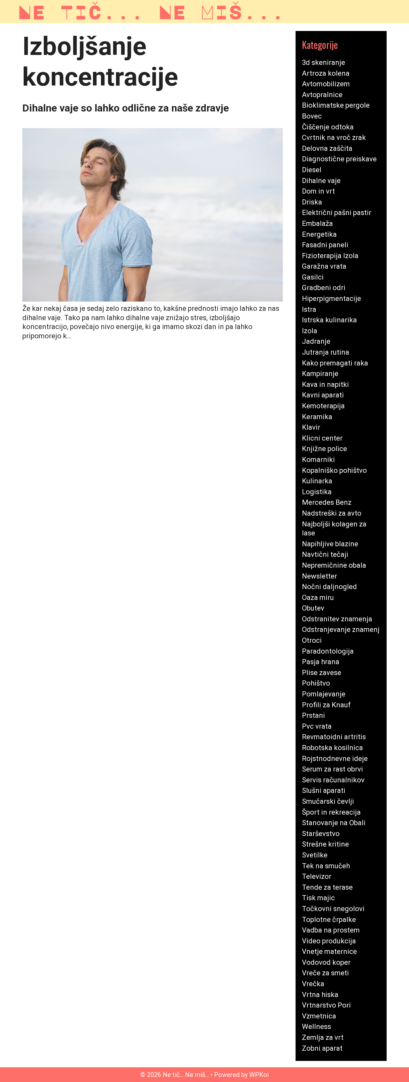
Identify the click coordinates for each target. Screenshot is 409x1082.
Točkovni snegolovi (333, 909)
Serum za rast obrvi (332, 769)
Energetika (319, 234)
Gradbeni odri (323, 288)
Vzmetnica (319, 1016)
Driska (312, 202)
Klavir (311, 427)
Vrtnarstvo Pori (326, 1005)
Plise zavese (321, 673)
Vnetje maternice (329, 951)
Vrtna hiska (320, 995)
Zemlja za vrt (322, 1037)
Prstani (313, 715)
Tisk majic (318, 898)
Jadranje (316, 341)
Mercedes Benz (326, 502)
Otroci (312, 640)
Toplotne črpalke (329, 920)
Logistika (317, 492)
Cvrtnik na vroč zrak (334, 138)
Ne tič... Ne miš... (151, 11)
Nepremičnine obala (334, 565)
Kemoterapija (323, 406)
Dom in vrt (318, 191)
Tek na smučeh (326, 866)
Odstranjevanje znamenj (341, 629)
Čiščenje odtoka (328, 127)
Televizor (316, 876)
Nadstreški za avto (331, 513)
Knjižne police (324, 449)
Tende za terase (327, 887)
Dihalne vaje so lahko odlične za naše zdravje (125, 108)
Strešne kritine (325, 844)
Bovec (312, 116)
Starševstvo (321, 834)
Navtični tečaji (325, 554)
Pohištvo (316, 683)
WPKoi (259, 1074)
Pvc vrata (317, 726)
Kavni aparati (323, 395)
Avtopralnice (322, 95)
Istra (309, 309)
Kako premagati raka (335, 363)
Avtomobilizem (326, 84)
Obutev (313, 608)
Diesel (311, 170)
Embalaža (317, 223)
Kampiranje (320, 374)
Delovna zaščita (327, 148)
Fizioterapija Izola (330, 256)
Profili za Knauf (326, 705)
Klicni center (322, 438)
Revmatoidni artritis (334, 737)
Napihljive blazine (330, 544)
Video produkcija (329, 941)
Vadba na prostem (331, 930)
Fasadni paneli (325, 245)
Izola (309, 331)
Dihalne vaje (321, 181)
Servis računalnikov (333, 780)
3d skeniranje (323, 62)
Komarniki (318, 460)
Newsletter (319, 576)
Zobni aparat (322, 1048)
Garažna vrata (324, 266)
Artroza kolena (326, 73)
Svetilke (315, 855)
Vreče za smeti (325, 973)
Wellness (316, 1027)
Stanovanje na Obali (334, 823)
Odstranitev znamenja (337, 619)
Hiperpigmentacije (331, 299)
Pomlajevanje (323, 694)
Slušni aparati (323, 790)
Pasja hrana (320, 662)
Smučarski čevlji (328, 801)
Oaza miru (318, 598)
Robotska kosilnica (332, 748)
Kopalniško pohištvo (334, 470)
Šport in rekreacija (331, 812)
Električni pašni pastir (336, 213)
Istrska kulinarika (329, 320)
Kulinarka (317, 481)
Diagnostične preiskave (339, 159)
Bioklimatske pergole (336, 105)
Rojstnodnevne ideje (335, 759)
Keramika (317, 417)
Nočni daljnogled (329, 587)
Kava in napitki (325, 384)
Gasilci (313, 277)
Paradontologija (328, 651)
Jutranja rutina (325, 352)
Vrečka (313, 984)
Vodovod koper (326, 962)
